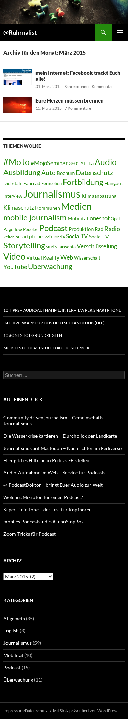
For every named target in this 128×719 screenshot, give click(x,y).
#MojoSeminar (49, 163)
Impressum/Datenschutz (25, 710)
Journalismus (52, 194)
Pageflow (12, 229)
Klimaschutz (18, 207)
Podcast (53, 228)
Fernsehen (51, 183)
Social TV (99, 236)
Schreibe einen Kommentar (89, 86)
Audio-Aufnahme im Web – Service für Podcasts (54, 472)
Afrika (87, 163)
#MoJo (16, 162)
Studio (51, 247)
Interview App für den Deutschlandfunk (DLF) (54, 322)
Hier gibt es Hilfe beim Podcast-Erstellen (46, 460)
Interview (12, 196)
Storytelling (24, 245)
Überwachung (50, 266)
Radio (112, 228)
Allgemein (14, 618)
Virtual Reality (42, 257)
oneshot (100, 218)
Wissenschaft (87, 258)
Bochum (66, 173)
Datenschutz (94, 172)
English (11, 631)
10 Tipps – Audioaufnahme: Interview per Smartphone (62, 310)
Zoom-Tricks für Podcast (29, 534)
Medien (76, 206)
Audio (106, 162)
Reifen (8, 237)
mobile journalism (35, 217)
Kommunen (47, 208)
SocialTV (77, 236)
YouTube (15, 266)
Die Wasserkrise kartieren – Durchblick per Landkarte (60, 436)
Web (66, 257)
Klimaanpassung (99, 196)
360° (74, 163)
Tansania (67, 246)
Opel (115, 218)
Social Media (54, 237)
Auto (48, 172)
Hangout (113, 183)
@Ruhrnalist (20, 32)
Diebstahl (12, 183)
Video (14, 256)
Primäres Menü (120, 32)
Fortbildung (83, 182)
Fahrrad (31, 183)
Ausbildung (21, 172)
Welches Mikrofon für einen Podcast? (43, 497)
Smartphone (29, 236)
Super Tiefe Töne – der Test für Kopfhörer (47, 509)
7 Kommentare (78, 108)
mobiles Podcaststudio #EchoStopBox (46, 347)
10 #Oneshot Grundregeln (32, 335)
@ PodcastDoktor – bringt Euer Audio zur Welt (53, 485)
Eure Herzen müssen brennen (69, 100)
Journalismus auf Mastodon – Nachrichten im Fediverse (62, 448)
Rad (99, 229)
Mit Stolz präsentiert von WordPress (85, 710)
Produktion (81, 229)
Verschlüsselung (97, 246)
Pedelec (30, 229)
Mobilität (78, 218)
